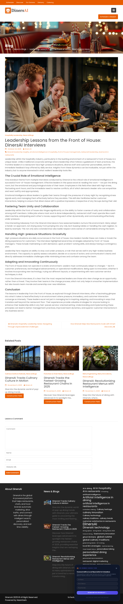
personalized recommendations (93, 558)
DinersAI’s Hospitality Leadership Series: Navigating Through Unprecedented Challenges (30, 325)
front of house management (69, 152)
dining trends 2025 (109, 531)
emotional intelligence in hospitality (43, 152)
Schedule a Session (108, 17)
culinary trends (106, 518)
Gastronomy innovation (104, 533)
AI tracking (104, 491)
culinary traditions (91, 518)
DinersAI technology (96, 527)
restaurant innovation (104, 564)
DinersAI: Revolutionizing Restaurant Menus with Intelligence (99, 383)
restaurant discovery (89, 564)
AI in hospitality (102, 488)
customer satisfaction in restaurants (99, 521)
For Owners (30, 2)
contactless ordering (89, 509)
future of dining (88, 534)
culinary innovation (93, 512)
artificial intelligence (92, 494)
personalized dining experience (95, 553)
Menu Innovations (104, 374)
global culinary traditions (96, 539)
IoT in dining (100, 543)
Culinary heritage (104, 509)
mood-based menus (89, 549)
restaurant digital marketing (95, 561)
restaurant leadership (89, 152)
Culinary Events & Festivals (15, 374)
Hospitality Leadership (13, 135)
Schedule (10, 2)
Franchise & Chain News (53, 374)
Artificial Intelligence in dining (98, 499)
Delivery (41, 2)
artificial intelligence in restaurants (96, 505)
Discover (19, 2)
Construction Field (14, 396)
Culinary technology (92, 515)
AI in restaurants (91, 491)
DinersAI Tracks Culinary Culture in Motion (21, 379)
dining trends (97, 531)
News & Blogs (28, 135)
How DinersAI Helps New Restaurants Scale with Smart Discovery (93, 325)
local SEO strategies (92, 546)
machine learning (107, 546)
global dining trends (89, 543)
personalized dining (105, 549)
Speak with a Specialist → (97, 592)
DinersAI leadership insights (18, 152)
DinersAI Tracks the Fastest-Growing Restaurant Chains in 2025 (58, 382)
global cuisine (104, 536)
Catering (50, 2)
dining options (87, 531)
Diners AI (28, 149)
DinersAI (90, 524)
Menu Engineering (90, 374)
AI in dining (87, 488)
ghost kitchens (89, 537)
